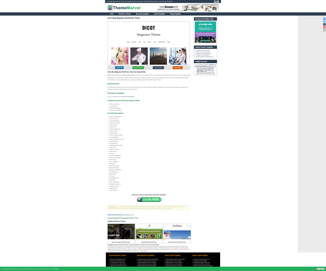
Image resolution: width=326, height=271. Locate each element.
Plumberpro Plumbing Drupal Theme (201, 262)
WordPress (201, 72)
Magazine (212, 65)
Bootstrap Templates (142, 14)
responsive (200, 66)
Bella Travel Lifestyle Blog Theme (118, 259)
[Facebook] (324, 18)
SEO (212, 70)
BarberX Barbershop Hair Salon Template (147, 264)
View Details (158, 67)
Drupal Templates (175, 14)
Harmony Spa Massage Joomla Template (175, 259)
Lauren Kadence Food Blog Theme (118, 264)
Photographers (205, 65)
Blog (201, 68)
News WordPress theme (129, 75)
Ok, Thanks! (321, 268)
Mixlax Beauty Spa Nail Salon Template (147, 265)
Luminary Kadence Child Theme (117, 262)
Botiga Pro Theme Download (203, 50)
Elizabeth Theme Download (202, 55)
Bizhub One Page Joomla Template (174, 265)
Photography (206, 73)
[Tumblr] (324, 24)
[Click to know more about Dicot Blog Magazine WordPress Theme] (149, 199)
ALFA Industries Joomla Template (173, 264)
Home (112, 14)
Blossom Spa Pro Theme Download (204, 56)
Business (209, 67)
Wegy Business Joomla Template (174, 260)
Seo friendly (208, 68)
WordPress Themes (125, 14)
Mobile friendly (204, 70)
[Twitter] (324, 21)
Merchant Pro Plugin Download (203, 53)
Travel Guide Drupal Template (200, 260)
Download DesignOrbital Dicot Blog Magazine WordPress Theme (123, 218)
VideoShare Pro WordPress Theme (118, 265)
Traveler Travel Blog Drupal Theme (201, 259)
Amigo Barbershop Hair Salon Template (147, 262)
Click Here (56, 269)
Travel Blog (198, 65)
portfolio (212, 73)
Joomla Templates (159, 14)
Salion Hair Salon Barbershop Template (147, 260)
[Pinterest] (324, 27)
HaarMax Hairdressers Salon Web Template (148, 259)
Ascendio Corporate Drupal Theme (201, 264)
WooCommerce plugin (128, 96)
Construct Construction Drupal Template (202, 265)
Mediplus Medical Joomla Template (174, 262)
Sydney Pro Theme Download (203, 52)
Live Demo (177, 67)
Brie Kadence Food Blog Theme (117, 260)
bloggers (209, 72)
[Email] (324, 30)
